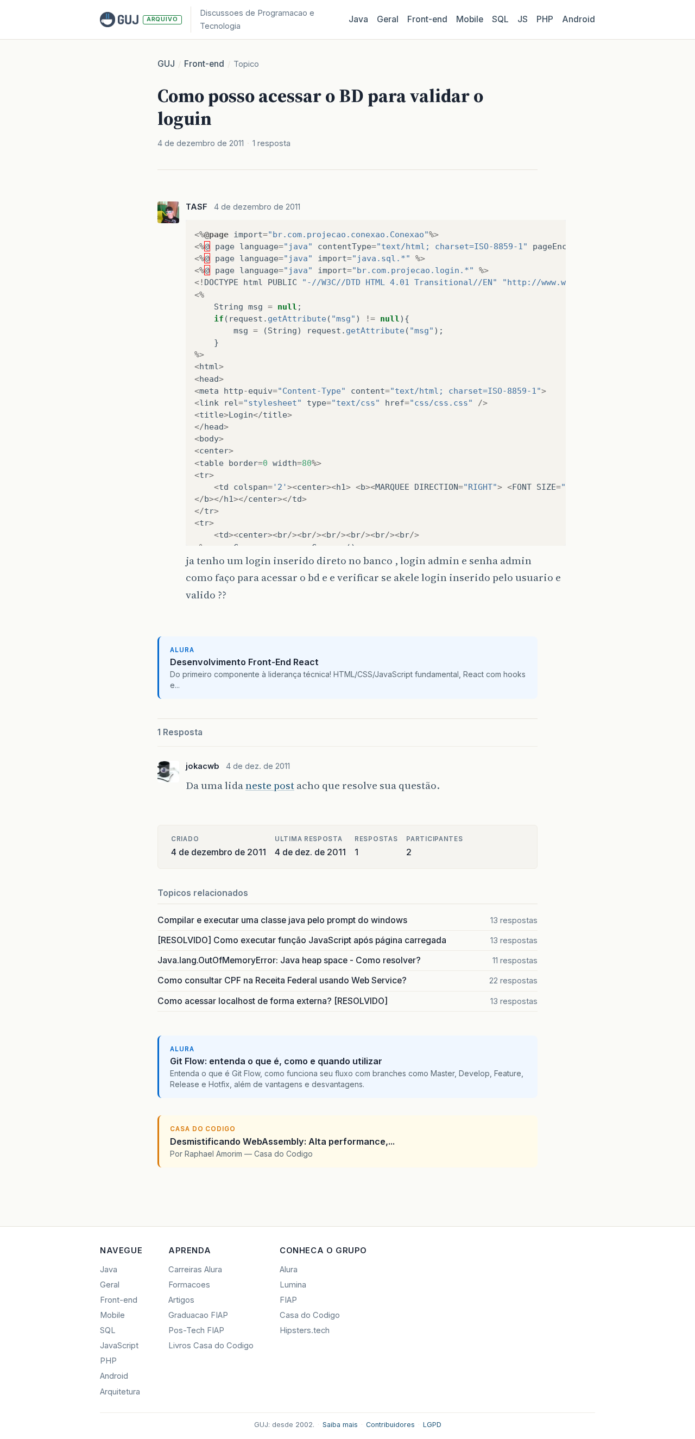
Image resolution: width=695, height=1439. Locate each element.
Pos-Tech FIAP (196, 1330)
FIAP (288, 1300)
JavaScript (119, 1345)
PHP (544, 19)
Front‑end (427, 19)
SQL (500, 19)
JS (522, 19)
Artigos (181, 1300)
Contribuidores (390, 1425)
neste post (269, 785)
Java (358, 19)
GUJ (166, 64)
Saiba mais (340, 1425)
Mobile (469, 19)
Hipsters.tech (305, 1330)
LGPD (432, 1425)
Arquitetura (120, 1392)
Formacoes (189, 1285)
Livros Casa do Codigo (211, 1345)
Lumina (293, 1285)
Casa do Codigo (310, 1315)
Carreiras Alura (195, 1269)
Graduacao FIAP (198, 1315)
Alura (289, 1269)
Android (578, 19)
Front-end (204, 64)
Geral (388, 19)
